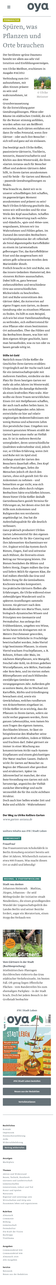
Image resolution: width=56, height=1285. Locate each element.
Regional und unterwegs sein (17, 1197)
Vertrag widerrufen (14, 1147)
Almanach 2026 (11, 1256)
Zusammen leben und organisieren (20, 1203)
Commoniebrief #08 (13, 1253)
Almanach (8, 1215)
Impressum (8, 1132)
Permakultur (9, 1228)
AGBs (5, 1139)
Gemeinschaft (10, 1225)
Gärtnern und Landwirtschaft (18, 1180)
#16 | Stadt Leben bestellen (26, 1081)
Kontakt (7, 1129)
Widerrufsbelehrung (13, 1142)
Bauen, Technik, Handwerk (16, 1177)
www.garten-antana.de (17, 819)
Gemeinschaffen (11, 1184)
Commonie (8, 1218)
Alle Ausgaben (10, 1260)
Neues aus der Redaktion (27, 1091)
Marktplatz (8, 1162)
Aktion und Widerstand (15, 1174)
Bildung (7, 1222)
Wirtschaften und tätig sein (17, 1200)
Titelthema (8, 1238)
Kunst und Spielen (12, 1190)
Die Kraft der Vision (13, 1231)
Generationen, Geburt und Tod (18, 1187)
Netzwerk (7, 1271)
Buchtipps (8, 1235)
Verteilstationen (27, 1101)
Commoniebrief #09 (13, 1250)
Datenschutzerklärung (14, 1136)
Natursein (8, 1193)
